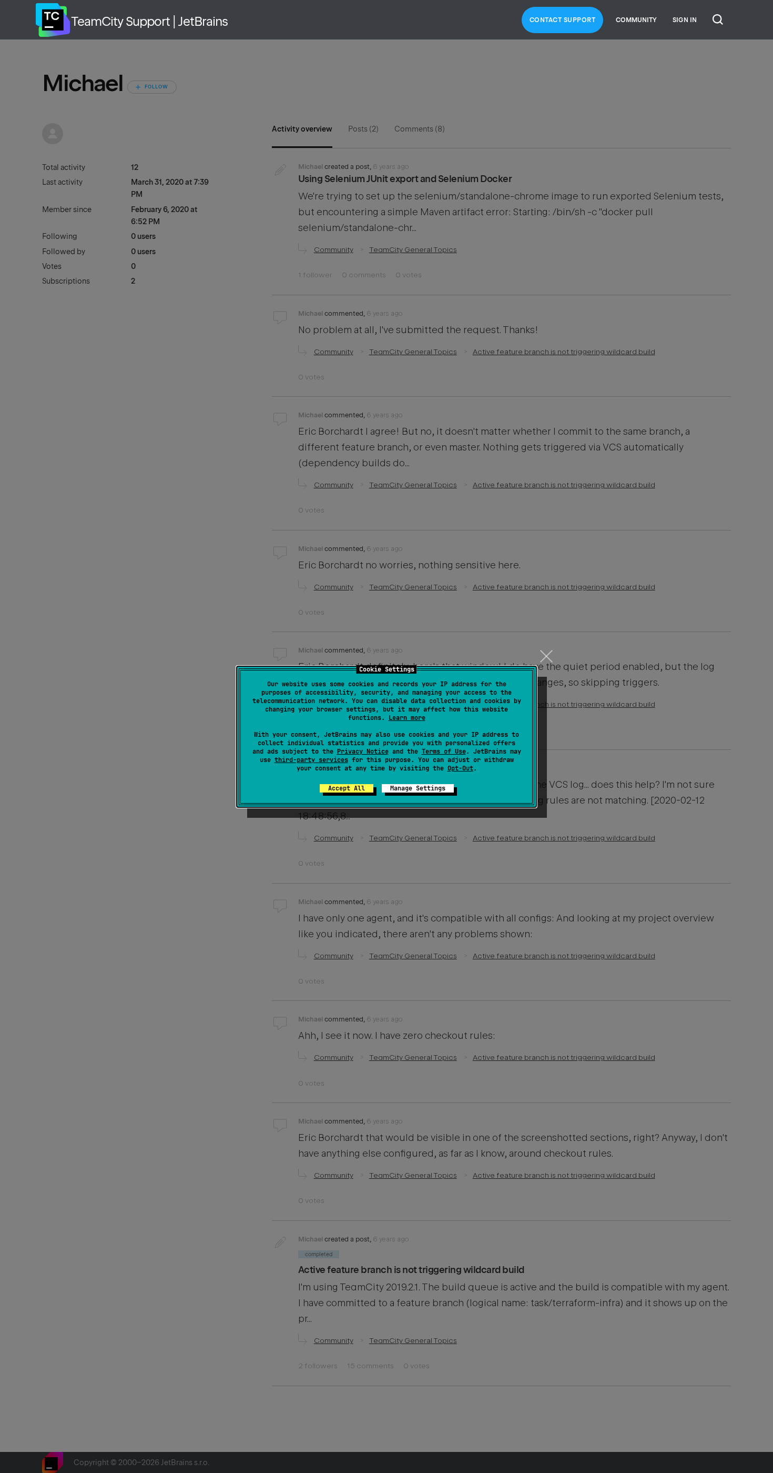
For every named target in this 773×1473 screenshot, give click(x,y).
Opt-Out (460, 768)
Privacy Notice (363, 751)
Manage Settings (417, 788)
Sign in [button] (685, 20)
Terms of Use (444, 751)
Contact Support (563, 20)
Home (52, 20)
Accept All (346, 788)
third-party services (311, 760)
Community (636, 20)
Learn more (407, 718)
